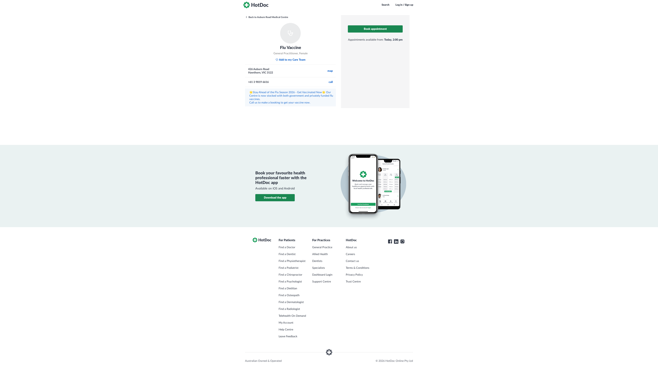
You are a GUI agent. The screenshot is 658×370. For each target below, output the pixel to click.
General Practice (322, 247)
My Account (286, 322)
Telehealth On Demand (292, 315)
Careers (350, 254)
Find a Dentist (287, 254)
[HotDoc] (256, 5)
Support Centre (321, 281)
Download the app (275, 197)
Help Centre (286, 329)
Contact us (352, 261)
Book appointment (375, 29)
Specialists (318, 268)
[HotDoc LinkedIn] (396, 241)
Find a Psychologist (290, 281)
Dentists (317, 261)
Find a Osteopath (289, 295)
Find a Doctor (287, 247)
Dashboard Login (322, 274)
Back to (268, 17)
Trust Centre (353, 281)
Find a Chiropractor (290, 274)
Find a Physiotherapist (292, 261)
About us (351, 247)
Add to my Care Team (292, 59)
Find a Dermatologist (291, 302)
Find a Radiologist (289, 309)
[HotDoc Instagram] (402, 241)
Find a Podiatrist (288, 268)
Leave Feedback (288, 336)
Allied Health (320, 254)
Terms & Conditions (357, 268)
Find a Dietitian (288, 288)
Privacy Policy (354, 274)
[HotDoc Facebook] (390, 241)
